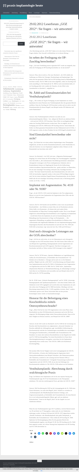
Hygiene (12, 97)
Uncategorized (35, 17)
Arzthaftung (19, 89)
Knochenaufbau (10, 99)
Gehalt (4, 97)
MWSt (23, 101)
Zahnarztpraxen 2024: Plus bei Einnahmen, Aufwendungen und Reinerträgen (11, 58)
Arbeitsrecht (8, 89)
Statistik (19, 107)
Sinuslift (15, 107)
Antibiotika (19, 86)
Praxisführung (23, 12)
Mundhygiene (15, 101)
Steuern (22, 107)
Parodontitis (12, 103)
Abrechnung (15, 12)
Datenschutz (9, 95)
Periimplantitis (9, 105)
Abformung (5, 86)
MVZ (20, 101)
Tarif (4, 109)
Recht (30, 12)
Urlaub (7, 109)
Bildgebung (15, 93)
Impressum (44, 12)
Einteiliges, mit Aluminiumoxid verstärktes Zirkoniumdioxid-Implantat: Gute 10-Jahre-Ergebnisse (14, 65)
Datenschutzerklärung (54, 12)
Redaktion (35, 33)
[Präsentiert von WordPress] (10, 466)
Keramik (21, 97)
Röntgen (11, 107)
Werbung (13, 109)
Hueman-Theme (23, 467)
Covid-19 (5, 95)
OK (41, 470)
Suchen (21, 43)
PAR (8, 103)
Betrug (10, 93)
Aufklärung (6, 91)
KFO (4, 99)
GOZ (8, 97)
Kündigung (17, 99)
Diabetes (14, 95)
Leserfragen (37, 12)
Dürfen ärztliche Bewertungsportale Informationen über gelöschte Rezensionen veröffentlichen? (13, 72)
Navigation (5, 103)
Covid (20, 93)
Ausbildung (6, 93)
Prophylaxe (22, 105)
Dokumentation (20, 95)
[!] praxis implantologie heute (23, 5)
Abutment (10, 86)
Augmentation (16, 91)
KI (6, 99)
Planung (18, 105)
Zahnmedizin (6, 12)
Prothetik (6, 107)
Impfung (16, 97)
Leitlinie (5, 101)
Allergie (14, 86)
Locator (9, 101)
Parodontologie (18, 103)
